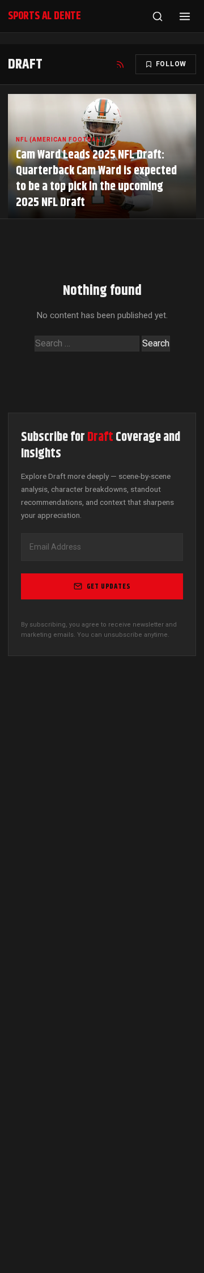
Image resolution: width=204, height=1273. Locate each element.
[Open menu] (184, 16)
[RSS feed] (120, 64)
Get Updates (109, 586)
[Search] (157, 16)
